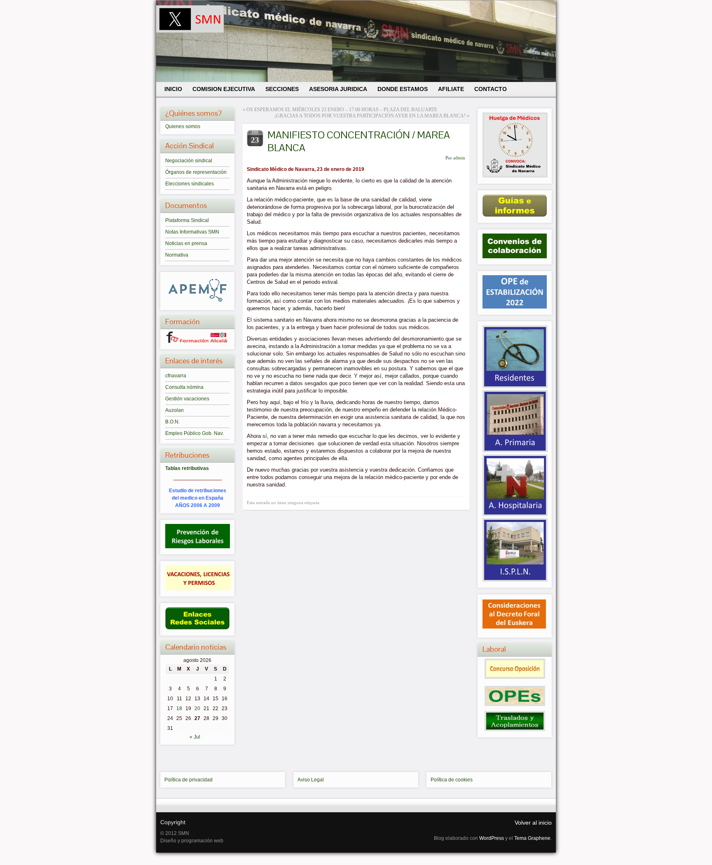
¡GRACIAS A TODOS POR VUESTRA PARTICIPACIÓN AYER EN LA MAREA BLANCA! (370, 116)
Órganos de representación (196, 172)
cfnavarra (175, 376)
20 (197, 708)
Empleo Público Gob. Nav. (194, 433)
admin (459, 157)
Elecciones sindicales (189, 184)
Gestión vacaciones (187, 399)
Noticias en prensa (186, 243)
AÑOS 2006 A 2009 (197, 505)
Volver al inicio (533, 822)
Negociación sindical (188, 161)
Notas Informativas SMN (192, 232)
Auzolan (174, 410)
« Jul (195, 737)
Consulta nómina (184, 387)
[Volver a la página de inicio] (356, 41)
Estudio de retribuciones (197, 490)
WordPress (491, 838)
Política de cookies (452, 780)
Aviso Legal (310, 780)
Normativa (176, 255)
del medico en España (197, 498)
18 (179, 708)
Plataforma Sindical (187, 220)
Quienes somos (182, 126)
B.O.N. (172, 422)
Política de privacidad (188, 780)
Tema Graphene (532, 838)
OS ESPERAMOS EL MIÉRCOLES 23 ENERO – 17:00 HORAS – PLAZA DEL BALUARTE (341, 109)
